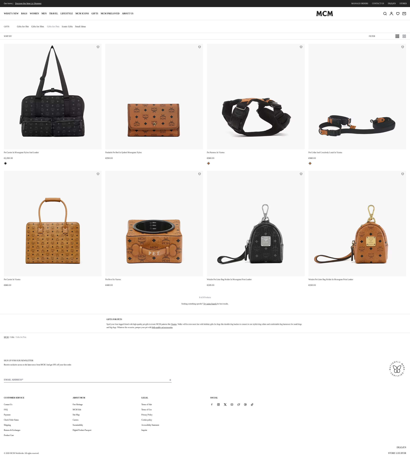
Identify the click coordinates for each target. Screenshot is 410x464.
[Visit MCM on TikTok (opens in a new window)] (252, 404)
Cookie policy (146, 420)
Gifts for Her (23, 26)
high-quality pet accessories (162, 327)
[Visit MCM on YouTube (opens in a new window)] (231, 404)
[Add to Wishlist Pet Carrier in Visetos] (98, 174)
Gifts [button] (94, 13)
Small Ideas (80, 26)
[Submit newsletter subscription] (170, 380)
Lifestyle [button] (67, 13)
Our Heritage (78, 404)
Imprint (144, 430)
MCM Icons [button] (82, 13)
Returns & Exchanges (12, 430)
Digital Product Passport (82, 430)
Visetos (174, 324)
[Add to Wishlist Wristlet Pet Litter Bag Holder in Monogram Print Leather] (301, 174)
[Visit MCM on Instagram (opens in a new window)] (218, 404)
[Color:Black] (5, 163)
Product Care (9, 435)
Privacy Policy (146, 415)
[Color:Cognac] (208, 163)
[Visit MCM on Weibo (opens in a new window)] (238, 404)
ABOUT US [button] (127, 13)
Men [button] (44, 13)
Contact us (378, 3)
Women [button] (34, 13)
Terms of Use (146, 410)
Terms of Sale (146, 404)
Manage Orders (359, 3)
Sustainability (78, 425)
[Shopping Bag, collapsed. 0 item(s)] (404, 14)
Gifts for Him (37, 26)
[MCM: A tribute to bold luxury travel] (324, 15)
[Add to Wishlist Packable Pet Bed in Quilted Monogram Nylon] (199, 47)
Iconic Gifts (67, 26)
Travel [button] (53, 13)
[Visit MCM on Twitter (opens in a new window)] (225, 404)
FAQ (6, 410)
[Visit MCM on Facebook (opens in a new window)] (211, 404)
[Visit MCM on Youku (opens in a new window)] (245, 404)
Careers (75, 420)
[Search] (385, 14)
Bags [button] (24, 13)
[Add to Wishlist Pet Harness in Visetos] (301, 47)
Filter (372, 36)
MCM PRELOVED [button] (110, 13)
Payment (7, 415)
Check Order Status (11, 420)
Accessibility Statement (150, 425)
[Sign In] (391, 14)
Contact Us (8, 404)
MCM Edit (77, 410)
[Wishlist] (398, 14)
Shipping (7, 425)
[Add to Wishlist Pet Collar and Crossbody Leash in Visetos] (402, 47)
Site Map (76, 415)
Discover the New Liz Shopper (28, 3)
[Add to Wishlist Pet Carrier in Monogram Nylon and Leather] (98, 47)
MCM (6, 337)
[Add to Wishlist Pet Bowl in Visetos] (199, 174)
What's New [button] (11, 13)
